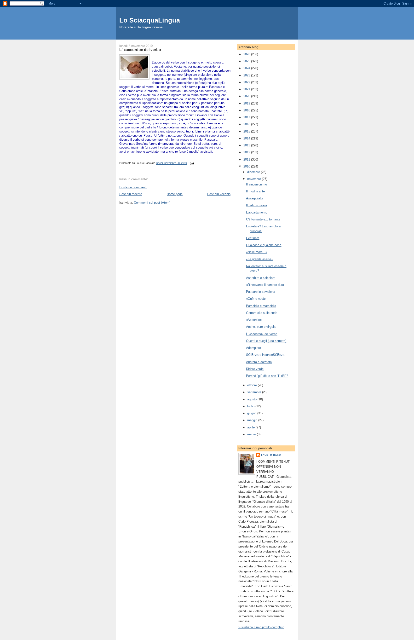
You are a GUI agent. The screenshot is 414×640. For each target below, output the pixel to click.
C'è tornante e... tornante (263, 219)
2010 (247, 166)
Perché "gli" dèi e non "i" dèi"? (267, 376)
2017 (247, 117)
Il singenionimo (256, 184)
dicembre (254, 172)
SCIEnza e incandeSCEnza (265, 355)
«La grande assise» (259, 259)
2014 (247, 138)
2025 (247, 61)
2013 (247, 145)
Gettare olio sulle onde (261, 313)
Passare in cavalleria (260, 292)
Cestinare (252, 238)
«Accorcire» (254, 320)
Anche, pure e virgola (261, 327)
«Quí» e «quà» (256, 298)
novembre (254, 179)
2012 (247, 152)
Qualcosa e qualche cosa (263, 245)
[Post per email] (191, 163)
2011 (247, 159)
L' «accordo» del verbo (261, 334)
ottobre (252, 385)
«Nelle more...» (256, 252)
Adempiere (253, 348)
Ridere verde (255, 369)
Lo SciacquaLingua (149, 20)
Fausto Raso (271, 455)
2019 (247, 103)
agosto (252, 399)
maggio (252, 420)
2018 (247, 110)
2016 (247, 124)
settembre (254, 392)
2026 (247, 54)
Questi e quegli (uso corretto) (266, 341)
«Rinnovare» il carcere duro (265, 285)
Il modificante (255, 191)
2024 (247, 68)
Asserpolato (254, 198)
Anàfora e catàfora (259, 362)
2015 (247, 131)
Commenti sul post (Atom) (152, 202)
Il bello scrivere (256, 205)
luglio (251, 406)
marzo (252, 434)
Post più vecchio (218, 194)
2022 (247, 82)
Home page (175, 194)
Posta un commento (133, 187)
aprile (251, 427)
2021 (247, 89)
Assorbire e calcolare (260, 278)
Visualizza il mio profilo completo (261, 627)
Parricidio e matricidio (261, 306)
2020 (247, 96)
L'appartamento (256, 212)
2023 (247, 75)
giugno (252, 413)
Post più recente (130, 194)
